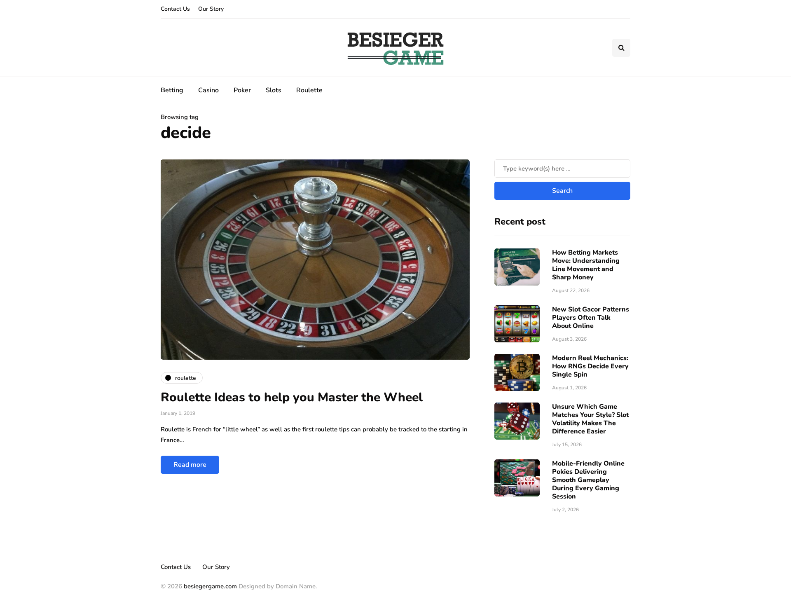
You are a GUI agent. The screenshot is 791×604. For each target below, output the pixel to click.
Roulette (309, 90)
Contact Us (175, 9)
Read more (189, 464)
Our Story (211, 9)
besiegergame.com (209, 586)
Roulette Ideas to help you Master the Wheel (292, 397)
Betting (172, 90)
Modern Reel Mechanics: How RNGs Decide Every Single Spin (590, 366)
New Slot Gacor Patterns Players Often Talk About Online (590, 317)
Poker (242, 90)
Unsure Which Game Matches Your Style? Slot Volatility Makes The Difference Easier (590, 419)
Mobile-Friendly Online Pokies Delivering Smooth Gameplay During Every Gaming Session (588, 480)
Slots (273, 90)
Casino (208, 90)
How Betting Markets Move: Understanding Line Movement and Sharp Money (586, 265)
